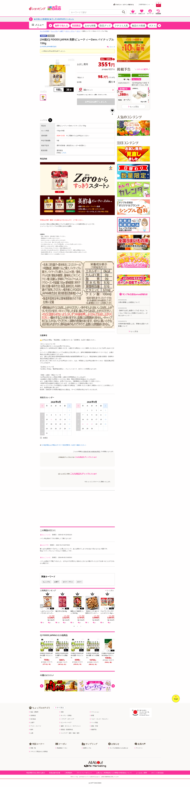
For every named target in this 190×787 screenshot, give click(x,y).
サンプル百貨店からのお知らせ (119, 748)
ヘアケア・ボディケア (67, 719)
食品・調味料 (34, 712)
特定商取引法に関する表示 (35, 773)
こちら (64, 153)
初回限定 (76, 25)
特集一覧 (33, 748)
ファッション (95, 712)
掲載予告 (94, 729)
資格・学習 (94, 726)
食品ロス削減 (138, 25)
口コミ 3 (112, 47)
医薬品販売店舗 (54, 773)
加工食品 (33, 719)
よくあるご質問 (141, 773)
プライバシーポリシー (84, 773)
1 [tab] (74, 626)
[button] (50, 25)
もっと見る (110, 590)
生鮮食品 (33, 715)
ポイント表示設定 (157, 773)
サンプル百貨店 (44, 31)
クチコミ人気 (121, 25)
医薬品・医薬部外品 (67, 729)
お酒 (31, 733)
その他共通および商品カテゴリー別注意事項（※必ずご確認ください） (64, 445)
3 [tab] (80, 626)
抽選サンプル (87, 748)
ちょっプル (54, 31)
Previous (42, 608)
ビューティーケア (66, 722)
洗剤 (62, 712)
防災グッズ (105, 25)
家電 (92, 715)
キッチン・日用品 (66, 715)
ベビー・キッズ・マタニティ (99, 719)
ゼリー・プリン (70, 31)
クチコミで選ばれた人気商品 (39, 751)
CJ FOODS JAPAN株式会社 (48, 46)
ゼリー (78, 31)
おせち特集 (90, 25)
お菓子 (62, 31)
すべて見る (60, 708)
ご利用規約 (68, 773)
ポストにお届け (156, 25)
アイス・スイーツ (35, 726)
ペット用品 (94, 722)
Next (113, 608)
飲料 (31, 729)
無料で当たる (61, 25)
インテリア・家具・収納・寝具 (70, 733)
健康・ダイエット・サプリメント (71, 726)
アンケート (139, 748)
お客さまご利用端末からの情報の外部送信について (114, 773)
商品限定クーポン (62, 748)
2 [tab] (77, 626)
